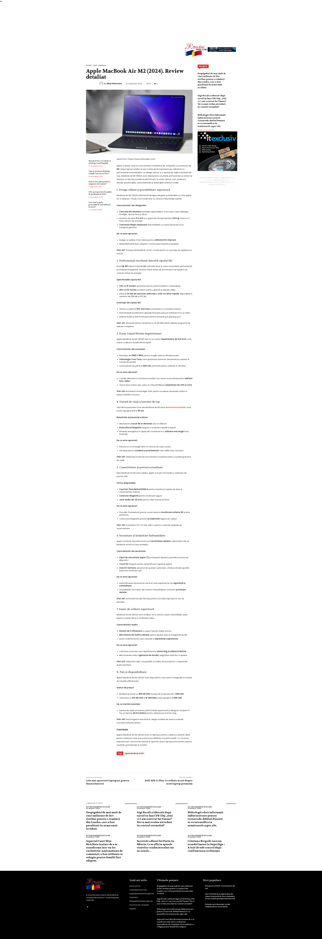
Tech (95, 65)
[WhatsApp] (154, 763)
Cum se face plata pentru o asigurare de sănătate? (99, 183)
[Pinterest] (147, 763)
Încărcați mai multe (205, 130)
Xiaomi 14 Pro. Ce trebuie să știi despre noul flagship (100, 162)
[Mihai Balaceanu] (101, 83)
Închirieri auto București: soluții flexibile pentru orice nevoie (217, 905)
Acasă (88, 65)
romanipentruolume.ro (95, 897)
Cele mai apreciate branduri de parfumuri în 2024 (100, 193)
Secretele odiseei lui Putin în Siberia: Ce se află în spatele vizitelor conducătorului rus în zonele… (155, 845)
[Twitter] (139, 763)
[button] (232, 36)
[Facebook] (132, 763)
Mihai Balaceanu (114, 83)
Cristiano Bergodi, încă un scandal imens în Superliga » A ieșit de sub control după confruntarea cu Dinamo (206, 845)
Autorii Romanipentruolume (98, 807)
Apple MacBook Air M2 (134, 753)
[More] (162, 763)
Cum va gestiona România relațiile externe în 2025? (99, 172)
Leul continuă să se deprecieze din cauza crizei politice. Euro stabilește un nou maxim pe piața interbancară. (220, 896)
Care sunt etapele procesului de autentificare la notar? (100, 204)
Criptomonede (231, 182)
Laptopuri (102, 65)
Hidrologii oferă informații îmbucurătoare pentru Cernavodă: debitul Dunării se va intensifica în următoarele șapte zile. (212, 121)
